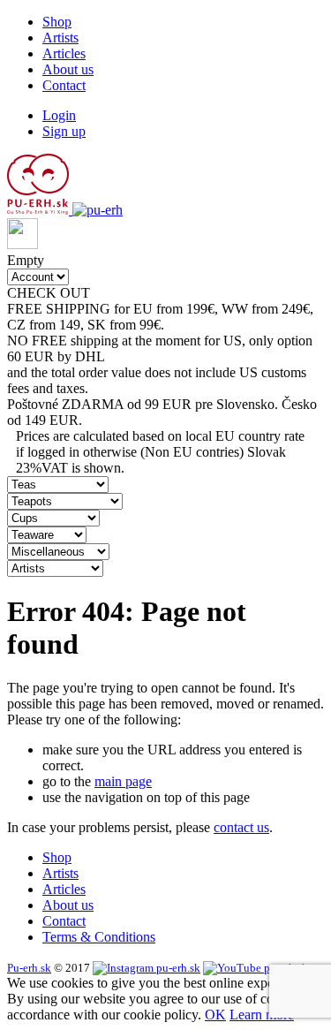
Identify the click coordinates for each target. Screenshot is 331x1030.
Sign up (64, 131)
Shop (56, 21)
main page (123, 781)
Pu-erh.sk (29, 967)
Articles (64, 53)
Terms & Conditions (98, 936)
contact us (241, 827)
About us (68, 69)
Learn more (261, 1014)
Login (59, 115)
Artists (60, 37)
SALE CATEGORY (152, 292)
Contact (64, 85)
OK (215, 1014)
